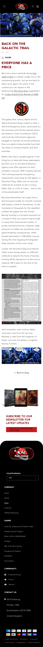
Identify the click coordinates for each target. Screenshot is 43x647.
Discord (11, 584)
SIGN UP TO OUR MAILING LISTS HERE (21, 429)
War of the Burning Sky (13, 546)
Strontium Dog (21, 91)
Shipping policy (21, 642)
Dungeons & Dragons (12, 551)
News (6, 503)
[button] (4, 6)
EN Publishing (14, 639)
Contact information (34, 642)
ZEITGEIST (8, 556)
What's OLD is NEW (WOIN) (14, 536)
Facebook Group (14, 575)
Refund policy (24, 639)
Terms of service (10, 642)
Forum (11, 579)
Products (7, 508)
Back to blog (23, 372)
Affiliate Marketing (11, 513)
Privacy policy (34, 639)
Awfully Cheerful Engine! (13, 531)
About (6, 498)
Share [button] (8, 57)
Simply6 (7, 541)
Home (6, 493)
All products (9, 561)
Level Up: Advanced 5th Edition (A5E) (18, 526)
